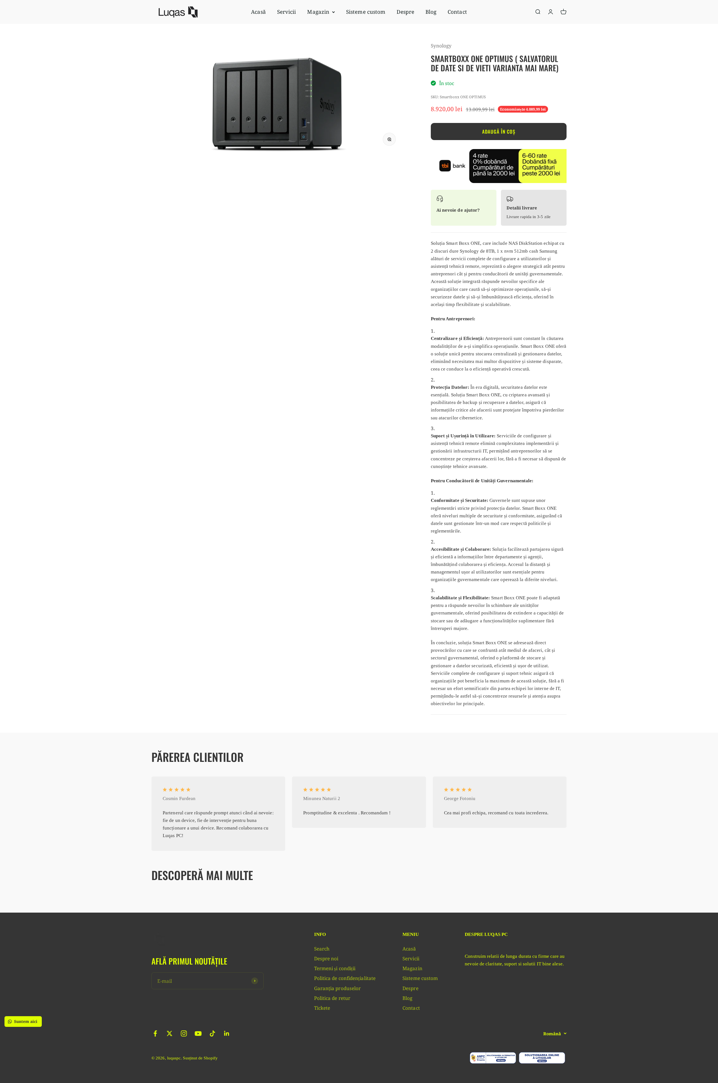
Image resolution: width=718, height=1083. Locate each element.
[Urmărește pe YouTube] (198, 1033)
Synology (441, 45)
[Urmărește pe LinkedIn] (227, 1033)
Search (322, 948)
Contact (457, 11)
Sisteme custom (365, 11)
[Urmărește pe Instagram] (184, 1033)
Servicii (286, 11)
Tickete (322, 1008)
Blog (430, 11)
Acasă (258, 11)
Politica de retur (332, 998)
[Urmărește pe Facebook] (155, 1033)
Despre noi (326, 958)
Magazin (318, 11)
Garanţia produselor (337, 988)
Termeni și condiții (335, 968)
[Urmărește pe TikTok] (212, 1033)
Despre (405, 11)
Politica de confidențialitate (345, 978)
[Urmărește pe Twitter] (169, 1033)
